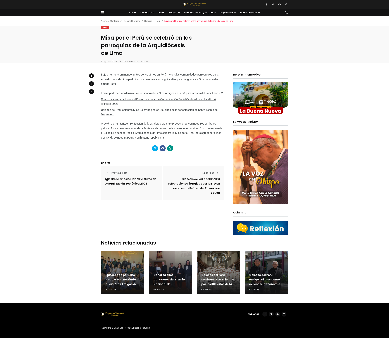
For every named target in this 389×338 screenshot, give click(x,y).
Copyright (106, 328)
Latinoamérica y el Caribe (200, 12)
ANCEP (112, 289)
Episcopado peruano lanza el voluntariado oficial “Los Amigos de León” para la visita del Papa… (122, 284)
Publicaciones (248, 12)
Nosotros (146, 12)
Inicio (132, 12)
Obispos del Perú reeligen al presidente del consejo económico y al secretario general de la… (265, 284)
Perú (161, 12)
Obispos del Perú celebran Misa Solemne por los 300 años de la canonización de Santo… (217, 284)
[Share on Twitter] (91, 83)
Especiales (227, 12)
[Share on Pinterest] (91, 91)
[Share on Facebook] (91, 75)
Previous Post (119, 173)
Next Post (208, 173)
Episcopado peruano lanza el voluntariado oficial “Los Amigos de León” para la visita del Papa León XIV (162, 93)
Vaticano (174, 12)
